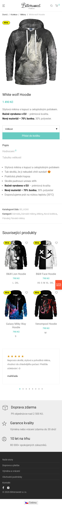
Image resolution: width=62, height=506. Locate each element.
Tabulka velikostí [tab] (11, 157)
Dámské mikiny (28, 214)
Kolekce (14, 15)
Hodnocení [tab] (9, 151)
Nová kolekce (50, 214)
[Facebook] (3, 487)
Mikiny (23, 15)
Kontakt (6, 482)
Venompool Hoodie (46, 323)
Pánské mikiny (18, 218)
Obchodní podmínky (12, 477)
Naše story (7, 459)
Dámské (16, 214)
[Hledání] (51, 6)
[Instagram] (8, 487)
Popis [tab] (5, 145)
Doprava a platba (10, 465)
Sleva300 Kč (58, 284)
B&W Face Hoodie (46, 273)
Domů (5, 15)
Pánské (6, 218)
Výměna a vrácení (11, 471)
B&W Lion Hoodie (16, 273)
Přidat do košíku (31, 135)
